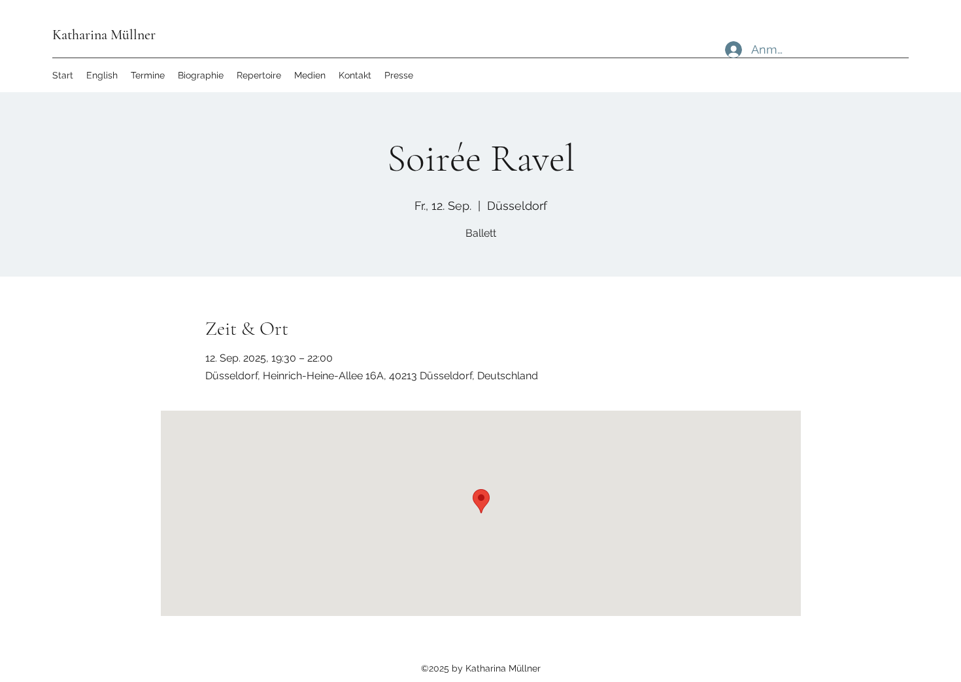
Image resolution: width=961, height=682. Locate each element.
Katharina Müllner (104, 34)
